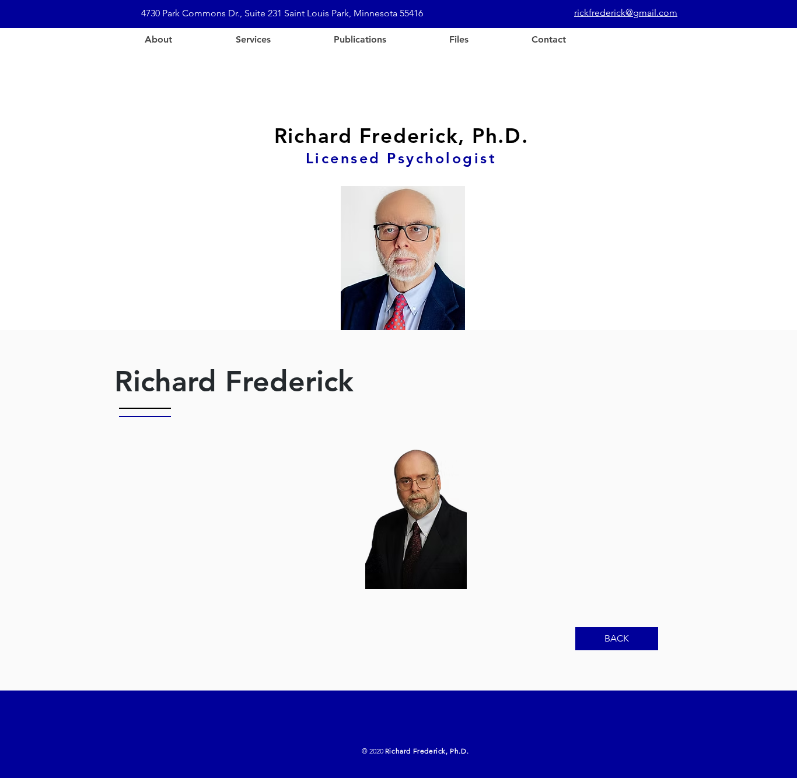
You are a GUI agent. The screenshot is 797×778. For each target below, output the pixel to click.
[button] (253, 39)
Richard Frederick (234, 381)
